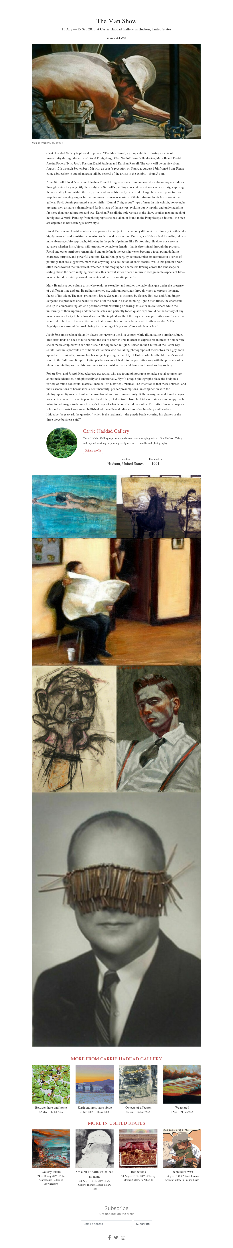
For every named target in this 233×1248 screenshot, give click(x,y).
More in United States (116, 1123)
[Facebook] (109, 1237)
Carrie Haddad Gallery (106, 430)
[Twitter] (116, 1237)
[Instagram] (123, 1237)
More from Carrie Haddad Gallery (116, 1058)
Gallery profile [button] (93, 450)
